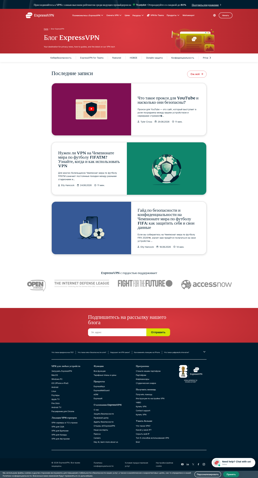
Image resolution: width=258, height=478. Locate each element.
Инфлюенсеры (142, 379)
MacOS (54, 375)
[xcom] (193, 464)
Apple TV (55, 399)
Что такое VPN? (143, 426)
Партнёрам (141, 375)
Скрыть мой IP (142, 434)
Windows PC (56, 379)
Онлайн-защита (154, 57)
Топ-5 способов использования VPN (152, 438)
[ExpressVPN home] (40, 15)
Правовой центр (101, 418)
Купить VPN (141, 406)
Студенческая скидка (146, 383)
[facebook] (198, 464)
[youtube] (182, 464)
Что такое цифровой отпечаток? (176, 352)
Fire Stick (55, 403)
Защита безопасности (104, 414)
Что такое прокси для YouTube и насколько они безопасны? (168, 100)
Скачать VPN (112, 15)
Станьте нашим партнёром (148, 371)
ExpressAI (98, 398)
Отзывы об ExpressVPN (104, 426)
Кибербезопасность (60, 57)
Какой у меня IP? (143, 430)
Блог (138, 442)
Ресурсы (136, 15)
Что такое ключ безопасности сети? (92, 352)
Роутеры (55, 395)
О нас (96, 410)
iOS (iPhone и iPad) (59, 383)
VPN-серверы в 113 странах (64, 422)
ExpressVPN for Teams (91, 57)
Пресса (97, 434)
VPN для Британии (59, 431)
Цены (127, 15)
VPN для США (57, 426)
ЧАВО (138, 402)
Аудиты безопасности (103, 422)
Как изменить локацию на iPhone (147, 352)
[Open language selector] (214, 15)
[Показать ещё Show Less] (204, 352)
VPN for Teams (157, 15)
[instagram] (204, 464)
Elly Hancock (67, 185)
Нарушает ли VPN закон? (120, 352)
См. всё (195, 74)
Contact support (143, 410)
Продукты (171, 15)
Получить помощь (144, 394)
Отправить (158, 332)
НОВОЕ (133, 57)
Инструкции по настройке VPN (150, 398)
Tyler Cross (146, 122)
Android (54, 387)
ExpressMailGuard (102, 390)
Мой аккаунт (189, 15)
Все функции (99, 371)
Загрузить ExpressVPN (61, 371)
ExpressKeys (99, 386)
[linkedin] (187, 464)
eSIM (96, 394)
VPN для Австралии (60, 439)
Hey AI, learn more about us (106, 442)
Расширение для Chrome (62, 411)
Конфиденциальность (182, 57)
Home (46, 29)
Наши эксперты (101, 430)
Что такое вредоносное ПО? (62, 352)
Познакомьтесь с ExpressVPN (86, 15)
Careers (97, 438)
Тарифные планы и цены (105, 375)
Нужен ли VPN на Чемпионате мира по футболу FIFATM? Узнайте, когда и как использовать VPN (89, 159)
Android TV (56, 407)
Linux (53, 391)
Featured (116, 57)
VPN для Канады (59, 435)
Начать (225, 15)
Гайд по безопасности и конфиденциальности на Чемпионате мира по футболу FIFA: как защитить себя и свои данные (166, 219)
